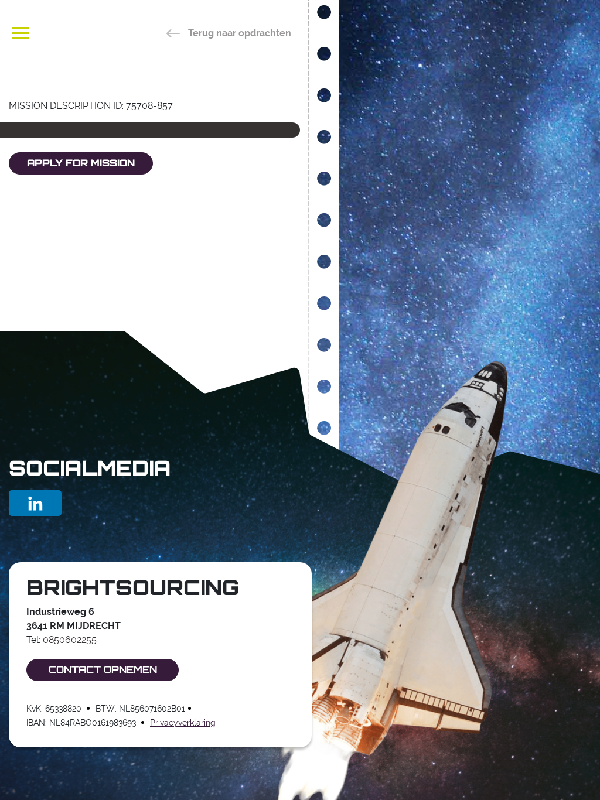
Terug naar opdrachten (238, 33)
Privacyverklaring (183, 722)
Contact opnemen (103, 670)
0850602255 (70, 639)
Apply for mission (81, 164)
